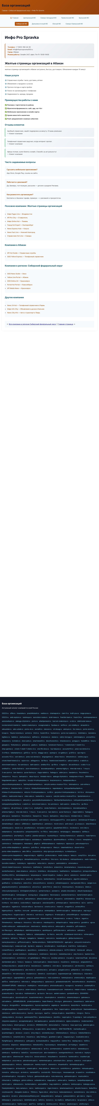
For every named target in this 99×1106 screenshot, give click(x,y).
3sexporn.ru (6, 776)
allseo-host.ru (60, 757)
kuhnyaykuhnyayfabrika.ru (11, 804)
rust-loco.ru (39, 915)
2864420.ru (89, 776)
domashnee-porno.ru (32, 859)
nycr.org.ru (39, 1013)
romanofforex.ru (8, 950)
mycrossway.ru (50, 1045)
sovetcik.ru (61, 997)
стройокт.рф (85, 1057)
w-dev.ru (69, 918)
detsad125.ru (6, 974)
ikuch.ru (30, 1013)
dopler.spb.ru (91, 978)
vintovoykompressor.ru (10, 891)
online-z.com (6, 954)
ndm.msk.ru (25, 982)
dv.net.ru (14, 1096)
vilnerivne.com (18, 1057)
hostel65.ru (85, 741)
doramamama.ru (70, 867)
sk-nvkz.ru (31, 1025)
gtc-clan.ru (81, 1096)
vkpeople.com (28, 1064)
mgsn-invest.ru (52, 1088)
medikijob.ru (31, 985)
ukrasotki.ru (85, 725)
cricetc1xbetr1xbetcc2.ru (11, 761)
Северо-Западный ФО (48, 18)
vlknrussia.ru (89, 792)
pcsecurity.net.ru (8, 993)
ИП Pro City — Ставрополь (17, 218)
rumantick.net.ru (19, 1037)
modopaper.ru (17, 843)
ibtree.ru (62, 1104)
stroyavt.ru (59, 899)
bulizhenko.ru (7, 1037)
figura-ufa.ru (43, 1092)
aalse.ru (17, 824)
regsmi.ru (85, 918)
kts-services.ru (23, 765)
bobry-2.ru (29, 1057)
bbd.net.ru (53, 954)
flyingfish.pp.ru (7, 1041)
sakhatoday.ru (19, 930)
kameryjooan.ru (67, 978)
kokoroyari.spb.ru (39, 962)
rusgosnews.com (33, 918)
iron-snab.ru (14, 903)
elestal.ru (55, 737)
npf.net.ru (14, 938)
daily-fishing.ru (42, 1037)
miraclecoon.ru (65, 741)
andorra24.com (76, 1009)
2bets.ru (88, 887)
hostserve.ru (55, 733)
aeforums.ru (71, 930)
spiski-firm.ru (47, 887)
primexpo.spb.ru (62, 903)
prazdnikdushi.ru (33, 713)
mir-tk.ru (81, 792)
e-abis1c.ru (84, 761)
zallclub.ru (81, 930)
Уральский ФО (84, 18)
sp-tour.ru (41, 993)
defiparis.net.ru (70, 1100)
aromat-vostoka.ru (19, 954)
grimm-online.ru (27, 1080)
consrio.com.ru (50, 907)
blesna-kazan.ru (53, 962)
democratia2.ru (54, 1025)
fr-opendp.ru (77, 1017)
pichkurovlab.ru (51, 855)
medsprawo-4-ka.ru (76, 776)
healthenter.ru (65, 871)
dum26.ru (57, 1017)
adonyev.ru (67, 729)
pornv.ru (35, 721)
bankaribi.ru (40, 796)
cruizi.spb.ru (86, 1060)
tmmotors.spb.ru (8, 997)
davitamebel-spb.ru (9, 962)
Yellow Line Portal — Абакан (17, 277)
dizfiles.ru (85, 832)
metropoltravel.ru (76, 859)
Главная (4, 10)
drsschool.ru (91, 982)
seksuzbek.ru (7, 729)
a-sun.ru (27, 1033)
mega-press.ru (85, 713)
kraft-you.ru (74, 713)
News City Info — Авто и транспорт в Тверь (23, 313)
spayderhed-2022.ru (60, 828)
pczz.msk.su (17, 1060)
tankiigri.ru (41, 1104)
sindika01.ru (6, 769)
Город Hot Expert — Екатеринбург (20, 225)
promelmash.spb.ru (9, 1076)
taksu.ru (73, 855)
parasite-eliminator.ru (57, 1021)
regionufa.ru (31, 863)
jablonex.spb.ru (88, 1025)
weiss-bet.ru (41, 863)
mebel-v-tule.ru (80, 989)
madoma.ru (60, 843)
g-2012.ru (72, 753)
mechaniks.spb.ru (79, 1029)
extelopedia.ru (50, 911)
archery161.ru (80, 907)
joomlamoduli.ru (56, 1049)
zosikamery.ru (43, 950)
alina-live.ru (54, 1092)
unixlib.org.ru (84, 1104)
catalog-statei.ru (8, 1017)
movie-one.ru (59, 824)
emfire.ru (64, 725)
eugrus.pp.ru (36, 903)
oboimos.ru (6, 1013)
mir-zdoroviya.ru (19, 974)
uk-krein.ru (24, 1072)
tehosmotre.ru (71, 757)
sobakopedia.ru (40, 934)
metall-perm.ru (14, 982)
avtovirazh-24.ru (59, 1060)
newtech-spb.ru (85, 875)
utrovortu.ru (36, 887)
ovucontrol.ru (37, 851)
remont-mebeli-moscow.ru (11, 867)
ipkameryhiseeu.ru (45, 1017)
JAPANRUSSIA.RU (19, 1001)
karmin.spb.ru (7, 1084)
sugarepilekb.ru (19, 978)
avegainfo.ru (69, 907)
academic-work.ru (69, 1049)
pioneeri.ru (56, 891)
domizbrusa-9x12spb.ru (87, 820)
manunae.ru (28, 843)
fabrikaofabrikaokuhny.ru (63, 800)
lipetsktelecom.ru (84, 796)
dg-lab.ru (31, 946)
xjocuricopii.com (21, 997)
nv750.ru (71, 839)
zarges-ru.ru (91, 883)
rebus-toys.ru (34, 776)
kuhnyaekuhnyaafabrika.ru (83, 800)
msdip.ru (60, 875)
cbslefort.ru (83, 1045)
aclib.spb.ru (30, 1041)
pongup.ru (76, 741)
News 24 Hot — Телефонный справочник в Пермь (26, 305)
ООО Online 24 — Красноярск (18, 281)
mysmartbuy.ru (52, 836)
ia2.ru (84, 903)
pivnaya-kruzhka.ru (90, 871)
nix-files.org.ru (7, 930)
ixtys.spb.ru (21, 1076)
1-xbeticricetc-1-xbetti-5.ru (75, 745)
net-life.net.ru (7, 899)
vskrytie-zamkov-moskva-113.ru (55, 784)
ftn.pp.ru (5, 1005)
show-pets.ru (26, 741)
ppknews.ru (85, 997)
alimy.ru (89, 950)
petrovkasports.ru (82, 843)
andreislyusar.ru (7, 828)
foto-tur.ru (54, 859)
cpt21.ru (90, 903)
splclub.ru (26, 847)
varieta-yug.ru (83, 757)
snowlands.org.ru (48, 1033)
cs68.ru (4, 796)
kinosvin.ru (28, 922)
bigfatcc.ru (6, 737)
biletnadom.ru (74, 784)
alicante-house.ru (81, 1088)
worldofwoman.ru (8, 871)
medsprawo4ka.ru (69, 780)
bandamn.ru (73, 772)
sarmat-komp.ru (44, 891)
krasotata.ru (21, 713)
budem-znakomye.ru (29, 725)
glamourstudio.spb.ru (42, 1076)
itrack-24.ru (78, 717)
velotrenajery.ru (79, 737)
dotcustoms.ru (7, 839)
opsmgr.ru (53, 753)
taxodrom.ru (65, 1005)
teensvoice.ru (7, 859)
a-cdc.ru (73, 721)
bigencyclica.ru (7, 911)
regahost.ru (16, 907)
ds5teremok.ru (19, 1041)
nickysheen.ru (53, 1057)
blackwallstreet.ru (90, 1009)
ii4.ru (56, 1009)
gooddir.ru (85, 922)
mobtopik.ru (91, 989)
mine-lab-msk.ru (76, 769)
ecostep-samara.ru (58, 958)
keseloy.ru (72, 1080)
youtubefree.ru (7, 836)
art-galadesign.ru (34, 958)
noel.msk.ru (79, 1053)
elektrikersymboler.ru (33, 930)
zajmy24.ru (22, 780)
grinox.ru (29, 978)
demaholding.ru (7, 824)
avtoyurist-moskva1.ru (82, 942)
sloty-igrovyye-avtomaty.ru (54, 851)
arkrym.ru (32, 871)
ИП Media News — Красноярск (18, 288)
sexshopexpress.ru (90, 717)
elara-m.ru (57, 887)
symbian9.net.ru (73, 993)
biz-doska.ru (64, 859)
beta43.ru (24, 1053)
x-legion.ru (63, 765)
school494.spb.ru (73, 915)
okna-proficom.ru (39, 883)
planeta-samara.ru (39, 836)
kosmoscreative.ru (8, 958)
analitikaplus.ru (20, 950)
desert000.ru (70, 1013)
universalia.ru (73, 863)
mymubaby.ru (85, 915)
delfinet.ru (35, 737)
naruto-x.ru (19, 828)
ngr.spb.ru (21, 918)
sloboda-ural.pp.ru (56, 950)
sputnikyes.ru (47, 930)
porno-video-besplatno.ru (11, 851)
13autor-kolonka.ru (17, 733)
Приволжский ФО (67, 18)
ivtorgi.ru (80, 1013)
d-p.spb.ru (70, 958)
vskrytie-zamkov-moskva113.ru (64, 796)
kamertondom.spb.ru (84, 895)
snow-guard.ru (71, 820)
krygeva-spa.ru (19, 915)
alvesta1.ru (70, 926)
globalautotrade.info (63, 982)
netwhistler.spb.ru (30, 1100)
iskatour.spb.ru (76, 911)
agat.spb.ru (69, 942)
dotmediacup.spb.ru (77, 1064)
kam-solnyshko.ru (89, 1017)
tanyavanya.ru (36, 875)
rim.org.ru (58, 1001)
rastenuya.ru (27, 717)
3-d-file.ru (5, 753)
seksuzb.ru (27, 800)
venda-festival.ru (18, 769)
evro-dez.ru (84, 828)
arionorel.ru (52, 1064)
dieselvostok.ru (46, 918)
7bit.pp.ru (22, 938)
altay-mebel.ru (52, 1029)
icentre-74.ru (66, 1041)
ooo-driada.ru (87, 970)
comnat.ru (5, 938)
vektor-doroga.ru (66, 737)
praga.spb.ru (44, 895)
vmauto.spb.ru (32, 1068)
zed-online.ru (85, 784)
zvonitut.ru (38, 879)
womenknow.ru (79, 1092)
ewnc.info (59, 934)
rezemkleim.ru (7, 879)
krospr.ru (5, 733)
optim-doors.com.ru (19, 1013)
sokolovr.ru (74, 875)
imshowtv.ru (68, 989)
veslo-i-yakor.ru (90, 859)
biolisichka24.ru (49, 879)
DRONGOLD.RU (41, 1025)
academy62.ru (89, 985)
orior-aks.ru (56, 966)
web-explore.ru (15, 717)
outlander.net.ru (40, 1080)
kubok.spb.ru (82, 946)
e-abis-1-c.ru (85, 765)
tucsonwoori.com (36, 1053)
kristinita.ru (42, 871)
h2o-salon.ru (37, 922)
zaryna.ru (51, 863)
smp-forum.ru (78, 954)
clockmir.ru (63, 1057)
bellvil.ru (41, 1100)
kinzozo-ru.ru (90, 899)
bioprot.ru (14, 1045)
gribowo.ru (26, 745)
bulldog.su (16, 1080)
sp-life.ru (54, 765)
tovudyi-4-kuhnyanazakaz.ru (38, 780)
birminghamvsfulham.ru (28, 891)
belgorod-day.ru (30, 855)
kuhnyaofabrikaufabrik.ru (73, 788)
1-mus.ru (86, 769)
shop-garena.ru (7, 749)
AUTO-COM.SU (70, 950)
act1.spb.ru (53, 970)
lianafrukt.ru (15, 1053)
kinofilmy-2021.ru (8, 875)
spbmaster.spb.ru (70, 1076)
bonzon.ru (49, 1100)
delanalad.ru (76, 832)
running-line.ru (7, 915)
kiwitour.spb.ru (76, 1084)
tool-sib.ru (19, 993)
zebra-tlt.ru (27, 883)
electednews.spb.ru (9, 1104)
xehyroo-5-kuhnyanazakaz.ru (35, 792)
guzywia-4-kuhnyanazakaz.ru (65, 792)
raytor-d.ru (25, 761)
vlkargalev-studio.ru (22, 1092)
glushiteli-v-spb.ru (55, 1037)
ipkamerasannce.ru (66, 1088)
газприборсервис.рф (85, 1080)
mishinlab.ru (82, 733)
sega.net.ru (6, 1096)
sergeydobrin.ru (86, 962)
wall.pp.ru (58, 1096)
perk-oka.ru (69, 824)
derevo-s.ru (55, 1068)
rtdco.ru (87, 816)
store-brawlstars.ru (33, 769)
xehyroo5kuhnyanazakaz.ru (12, 784)
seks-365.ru (26, 851)
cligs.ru (89, 1096)
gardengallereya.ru (9, 989)
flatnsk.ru (5, 970)
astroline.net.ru (42, 970)
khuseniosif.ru (63, 1064)
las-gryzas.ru (82, 1100)
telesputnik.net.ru (47, 1096)
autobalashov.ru (25, 887)
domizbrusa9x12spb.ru (22, 839)
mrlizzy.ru (73, 1033)
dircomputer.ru (52, 871)
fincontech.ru (84, 772)
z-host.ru (27, 788)
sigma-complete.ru (73, 1021)
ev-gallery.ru (62, 753)
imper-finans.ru (47, 1001)
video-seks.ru (29, 796)
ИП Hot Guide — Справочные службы (21, 253)
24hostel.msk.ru (59, 918)
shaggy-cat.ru (43, 753)
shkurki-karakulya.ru (84, 891)
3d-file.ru (44, 761)
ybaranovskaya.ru (73, 997)
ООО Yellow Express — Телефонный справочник (25, 257)
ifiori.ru (87, 1013)
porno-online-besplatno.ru (11, 847)
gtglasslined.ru (47, 1009)
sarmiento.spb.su (37, 911)
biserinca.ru (42, 989)
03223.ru (5, 713)
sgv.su (92, 922)
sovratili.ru (38, 729)
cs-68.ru (50, 792)
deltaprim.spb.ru (62, 922)
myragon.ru (69, 985)
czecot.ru (77, 1060)
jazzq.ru (70, 1060)
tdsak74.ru (80, 899)
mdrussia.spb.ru (87, 1068)
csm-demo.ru (20, 757)
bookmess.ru (6, 1029)
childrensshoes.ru (62, 1033)
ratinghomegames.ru (9, 1009)
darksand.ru (23, 776)
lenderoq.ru (75, 962)
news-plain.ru (54, 832)
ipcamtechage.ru (8, 1033)
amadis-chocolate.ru (68, 891)
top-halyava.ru (55, 749)
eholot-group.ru (20, 1025)
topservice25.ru (24, 1009)
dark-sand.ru (34, 765)
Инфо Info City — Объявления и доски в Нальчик (25, 309)
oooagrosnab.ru (44, 725)
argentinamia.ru (37, 824)
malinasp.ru (18, 922)
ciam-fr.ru (65, 713)
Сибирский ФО (21, 24)
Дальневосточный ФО (40, 24)
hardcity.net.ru (86, 1005)
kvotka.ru (5, 903)
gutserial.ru (76, 1068)
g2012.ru (27, 753)
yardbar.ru (66, 1084)
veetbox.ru (44, 713)
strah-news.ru (54, 717)
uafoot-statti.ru (73, 761)
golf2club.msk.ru (60, 930)
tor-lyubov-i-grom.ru (44, 828)
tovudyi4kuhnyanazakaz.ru (12, 800)
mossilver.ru (65, 962)
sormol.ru (28, 733)
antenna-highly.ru (62, 769)
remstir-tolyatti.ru (48, 875)
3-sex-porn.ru (7, 772)
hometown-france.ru (55, 745)
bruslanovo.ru (31, 974)
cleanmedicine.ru (67, 847)
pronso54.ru (90, 737)
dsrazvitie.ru (75, 1005)
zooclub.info (45, 1072)
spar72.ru (32, 1104)
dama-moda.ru (7, 1025)
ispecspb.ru (6, 907)
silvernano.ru (45, 737)
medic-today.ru (63, 855)
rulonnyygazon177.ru (57, 820)
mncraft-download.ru (64, 879)
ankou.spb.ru (60, 926)
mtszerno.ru (30, 1037)
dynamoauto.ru (67, 966)
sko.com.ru (93, 958)
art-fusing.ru (73, 1045)
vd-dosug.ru (57, 729)
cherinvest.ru (35, 926)
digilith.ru (40, 855)
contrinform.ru (65, 1068)
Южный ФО (57, 24)
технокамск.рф (68, 1072)
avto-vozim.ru (18, 899)
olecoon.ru (48, 729)
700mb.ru (34, 1092)
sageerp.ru (55, 1005)
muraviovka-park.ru (85, 867)
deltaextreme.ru (25, 1045)
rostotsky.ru (21, 863)
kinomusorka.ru (68, 887)
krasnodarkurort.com (55, 989)
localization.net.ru (82, 1037)
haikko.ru (29, 934)
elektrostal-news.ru (84, 721)
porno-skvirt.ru (88, 729)
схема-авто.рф (20, 946)
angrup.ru (39, 946)
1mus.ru (15, 776)
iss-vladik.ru (59, 1100)
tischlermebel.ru (30, 1084)
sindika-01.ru (45, 765)
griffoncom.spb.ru (24, 942)
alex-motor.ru (30, 970)
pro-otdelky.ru (74, 725)
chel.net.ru (30, 915)
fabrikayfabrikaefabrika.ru (32, 784)
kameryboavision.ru (9, 942)
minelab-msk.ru (46, 776)
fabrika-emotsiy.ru (39, 942)
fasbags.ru (54, 772)
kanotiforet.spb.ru (8, 895)
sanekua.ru (6, 1053)
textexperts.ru (76, 871)
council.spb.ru (52, 974)
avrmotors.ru (21, 958)
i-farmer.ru (65, 1025)
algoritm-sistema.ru (81, 879)
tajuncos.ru (70, 843)
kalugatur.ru (31, 938)
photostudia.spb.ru (57, 985)
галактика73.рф (81, 958)
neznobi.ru (92, 733)
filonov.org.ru (56, 1072)
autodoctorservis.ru (68, 895)
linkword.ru (17, 1029)
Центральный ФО (29, 18)
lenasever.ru (6, 741)
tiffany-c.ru (46, 958)
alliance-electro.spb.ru (45, 899)
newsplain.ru (87, 839)
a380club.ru (26, 824)
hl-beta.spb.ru (60, 915)
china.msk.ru (6, 1080)
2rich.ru (36, 733)
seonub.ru (29, 879)
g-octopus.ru (79, 824)
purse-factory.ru (30, 772)
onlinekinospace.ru (62, 883)
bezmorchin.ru (75, 903)
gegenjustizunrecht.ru (10, 887)
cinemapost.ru (55, 713)
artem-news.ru (31, 989)
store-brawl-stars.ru (9, 765)
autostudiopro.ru (8, 721)
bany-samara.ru (21, 1088)
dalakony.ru (22, 985)
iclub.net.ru (88, 974)
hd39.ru (87, 1041)
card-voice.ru (44, 820)
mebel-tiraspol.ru (8, 1068)
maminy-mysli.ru (41, 1064)
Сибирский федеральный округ (20, 10)
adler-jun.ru (63, 772)
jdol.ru (66, 875)
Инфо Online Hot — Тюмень (17, 221)
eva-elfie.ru (45, 859)
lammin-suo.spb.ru (63, 911)
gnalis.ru (34, 745)
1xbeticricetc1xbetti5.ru (57, 761)
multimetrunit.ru (30, 993)
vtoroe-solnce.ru (40, 1057)
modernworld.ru (87, 1021)
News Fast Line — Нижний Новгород (21, 232)
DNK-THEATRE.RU (65, 1029)
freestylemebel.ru (8, 1088)
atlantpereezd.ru (45, 721)
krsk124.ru (72, 946)
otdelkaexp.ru (33, 954)
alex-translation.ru (50, 1053)
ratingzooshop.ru (37, 982)
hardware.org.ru (8, 946)
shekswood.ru (18, 1084)
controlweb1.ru (69, 899)
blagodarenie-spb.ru (9, 780)
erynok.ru (50, 883)
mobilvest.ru (43, 954)
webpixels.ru (6, 1060)
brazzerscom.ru (55, 780)
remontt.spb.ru (43, 985)
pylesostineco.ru (40, 978)
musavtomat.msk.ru (36, 997)
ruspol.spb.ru (66, 1017)
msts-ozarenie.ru (54, 978)
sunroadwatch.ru (8, 1049)
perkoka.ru (48, 824)
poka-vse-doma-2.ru (82, 749)
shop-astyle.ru (44, 1068)
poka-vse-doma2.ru (33, 757)
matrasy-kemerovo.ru (67, 836)
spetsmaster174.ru (30, 1017)
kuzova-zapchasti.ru (42, 1005)
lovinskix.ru (16, 741)
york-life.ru (35, 847)
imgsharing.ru (18, 859)
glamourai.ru (67, 1001)
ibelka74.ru (93, 1088)
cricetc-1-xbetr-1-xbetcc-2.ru (25, 749)
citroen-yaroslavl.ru (23, 1049)
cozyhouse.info (7, 1092)
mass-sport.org (76, 1025)
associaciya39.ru (49, 903)
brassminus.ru (79, 1001)
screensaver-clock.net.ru (73, 934)
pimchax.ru (6, 788)
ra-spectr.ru (80, 1072)
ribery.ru (56, 847)
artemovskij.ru (79, 978)
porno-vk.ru (29, 729)
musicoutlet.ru (83, 1076)
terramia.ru (79, 985)
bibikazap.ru (6, 1100)
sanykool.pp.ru (72, 1104)
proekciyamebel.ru (34, 1001)
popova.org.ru (17, 1100)
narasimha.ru (47, 839)
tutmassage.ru (21, 895)
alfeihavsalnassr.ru (48, 843)
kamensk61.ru (35, 1072)
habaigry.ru (21, 934)
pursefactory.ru (29, 828)
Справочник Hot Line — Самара (19, 236)
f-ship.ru (77, 918)
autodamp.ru (36, 839)
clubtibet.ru (47, 966)
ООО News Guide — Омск (16, 274)
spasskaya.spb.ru (8, 1064)
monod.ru (5, 1072)
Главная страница (65, 324)
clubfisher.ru (37, 867)
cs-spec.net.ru (40, 1029)
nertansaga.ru (65, 832)
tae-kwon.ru (38, 907)
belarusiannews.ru (65, 1092)
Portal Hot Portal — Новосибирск (19, 285)
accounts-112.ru (7, 757)
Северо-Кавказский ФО (74, 24)
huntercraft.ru (74, 1057)
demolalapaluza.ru (22, 875)
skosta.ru (19, 1033)
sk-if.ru (46, 1049)
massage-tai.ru (19, 879)
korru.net (26, 911)
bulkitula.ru (43, 745)
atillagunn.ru (35, 761)
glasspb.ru (5, 745)
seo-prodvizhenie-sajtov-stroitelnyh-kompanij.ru (19, 820)
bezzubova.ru (36, 966)
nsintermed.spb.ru (45, 1060)
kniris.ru (19, 1064)
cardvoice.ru (6, 843)
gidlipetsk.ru (75, 970)
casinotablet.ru (61, 863)
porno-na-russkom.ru (69, 733)
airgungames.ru (47, 757)
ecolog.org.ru (33, 895)
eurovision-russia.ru (40, 717)
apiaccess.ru (49, 982)
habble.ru (14, 737)
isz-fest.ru (51, 934)
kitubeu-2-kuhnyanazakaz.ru (12, 792)
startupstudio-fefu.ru (78, 883)
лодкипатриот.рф (64, 974)
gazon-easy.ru (7, 978)
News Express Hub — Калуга (18, 229)
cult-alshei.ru (6, 1001)
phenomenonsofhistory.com (29, 1096)
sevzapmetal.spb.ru (26, 1021)
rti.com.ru (20, 989)
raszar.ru (49, 796)
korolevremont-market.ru (11, 725)
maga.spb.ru (51, 1080)
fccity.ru (30, 1076)
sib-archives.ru (74, 765)
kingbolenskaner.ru (17, 970)
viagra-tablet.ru (43, 772)
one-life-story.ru (43, 749)
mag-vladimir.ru (55, 1084)
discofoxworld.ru (52, 741)
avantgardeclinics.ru (66, 1053)
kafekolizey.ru (78, 974)
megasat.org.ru (69, 1037)
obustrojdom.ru (50, 997)
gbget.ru (37, 843)
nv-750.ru (44, 832)
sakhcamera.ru (30, 899)
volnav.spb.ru (88, 934)
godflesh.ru (6, 883)
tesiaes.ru (41, 938)
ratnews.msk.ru (36, 1049)
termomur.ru (27, 867)
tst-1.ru (34, 753)
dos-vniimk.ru (91, 1092)
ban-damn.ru (18, 772)
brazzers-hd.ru (16, 788)
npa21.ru (47, 1013)
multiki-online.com (8, 926)
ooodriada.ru (90, 1072)
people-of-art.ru (24, 966)
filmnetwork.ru (7, 922)
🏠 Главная (14, 18)
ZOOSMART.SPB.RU (9, 985)
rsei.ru (31, 1088)
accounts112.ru (68, 749)
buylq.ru (87, 1053)
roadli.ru (28, 836)
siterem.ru (41, 974)
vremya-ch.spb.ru (58, 1013)
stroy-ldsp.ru (35, 1033)
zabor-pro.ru (89, 1001)
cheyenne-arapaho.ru (9, 1021)
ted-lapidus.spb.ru (41, 1021)
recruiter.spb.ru (49, 946)
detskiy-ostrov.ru (48, 926)
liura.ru (93, 741)
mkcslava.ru (79, 887)
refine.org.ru (14, 1072)
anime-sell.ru (62, 1080)
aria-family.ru (19, 836)
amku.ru (91, 1100)
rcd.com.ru (6, 1045)
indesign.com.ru (89, 1084)
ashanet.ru (80, 836)
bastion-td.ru (89, 954)
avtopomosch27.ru (32, 832)
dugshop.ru (49, 915)
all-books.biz (20, 1068)
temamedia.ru (62, 1045)
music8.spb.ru (62, 946)
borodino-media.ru (9, 863)
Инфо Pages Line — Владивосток (19, 214)
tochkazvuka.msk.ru (9, 966)
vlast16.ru (17, 911)
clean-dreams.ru (22, 871)
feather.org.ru (22, 1104)
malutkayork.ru (49, 922)
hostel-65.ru (44, 733)
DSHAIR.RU (84, 993)
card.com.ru (50, 938)
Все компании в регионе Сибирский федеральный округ (32, 324)
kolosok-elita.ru (27, 907)
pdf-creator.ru (80, 926)
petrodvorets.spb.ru (30, 1060)
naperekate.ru (58, 788)
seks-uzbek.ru (18, 729)
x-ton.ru (78, 839)
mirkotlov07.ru (38, 1045)
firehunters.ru (16, 745)
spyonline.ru (32, 950)
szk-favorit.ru (80, 966)
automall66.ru (43, 1084)
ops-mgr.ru (81, 753)
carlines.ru (89, 966)
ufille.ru (12, 713)
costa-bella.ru (25, 903)
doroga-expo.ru (46, 847)
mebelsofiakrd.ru (84, 1033)
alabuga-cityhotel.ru (23, 721)
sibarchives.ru (91, 824)
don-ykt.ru (92, 855)
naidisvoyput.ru (40, 1088)
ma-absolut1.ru (18, 832)
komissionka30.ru (42, 1041)
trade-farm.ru (91, 836)
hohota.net (81, 950)
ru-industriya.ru (70, 851)
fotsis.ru (20, 962)
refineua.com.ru (28, 1029)
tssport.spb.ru (64, 1009)
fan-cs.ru (49, 993)
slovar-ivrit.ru (79, 847)
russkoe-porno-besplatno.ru (12, 855)
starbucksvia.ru (25, 737)
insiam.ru (60, 907)
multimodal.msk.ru (8, 934)
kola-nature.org (57, 1076)
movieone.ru (74, 828)
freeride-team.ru (66, 717)
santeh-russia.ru (60, 993)
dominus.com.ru (52, 1104)
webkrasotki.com (23, 926)
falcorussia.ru (55, 895)
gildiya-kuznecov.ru (76, 938)
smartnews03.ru (39, 741)
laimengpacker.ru (27, 1005)
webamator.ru (7, 832)
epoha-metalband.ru (9, 918)
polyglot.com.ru (64, 970)
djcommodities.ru (60, 839)
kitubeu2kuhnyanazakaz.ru (41, 788)
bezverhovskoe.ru (78, 982)
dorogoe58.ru (15, 1005)
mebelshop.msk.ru (65, 954)
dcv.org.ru (19, 1017)
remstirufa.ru (48, 867)
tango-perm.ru (74, 922)
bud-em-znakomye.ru (60, 721)
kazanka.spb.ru (61, 938)
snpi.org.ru (87, 911)
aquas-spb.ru (7, 1057)
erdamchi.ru (58, 867)
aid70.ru (5, 982)
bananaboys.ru (83, 1049)
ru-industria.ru (17, 883)
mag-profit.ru (55, 1041)
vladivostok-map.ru (16, 796)
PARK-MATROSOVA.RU (55, 942)
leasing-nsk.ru (77, 1041)
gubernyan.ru (36, 1009)
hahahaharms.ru (16, 753)
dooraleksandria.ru (48, 769)
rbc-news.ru (77, 729)
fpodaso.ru (55, 725)
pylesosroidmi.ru (69, 1096)
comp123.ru (82, 855)
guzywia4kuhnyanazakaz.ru (42, 800)
